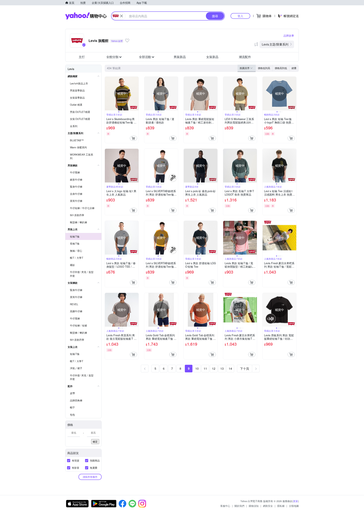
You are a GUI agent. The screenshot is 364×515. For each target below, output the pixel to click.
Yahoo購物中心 (86, 15)
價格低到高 (264, 68)
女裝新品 (212, 57)
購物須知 (254, 506)
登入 (240, 16)
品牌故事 (288, 35)
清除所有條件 (90, 477)
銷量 (294, 68)
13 (222, 368)
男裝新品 (180, 57)
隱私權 (281, 506)
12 (213, 368)
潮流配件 (245, 57)
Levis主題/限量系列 (275, 44)
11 (205, 368)
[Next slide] (136, 93)
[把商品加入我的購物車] (133, 138)
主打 (82, 57)
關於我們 (239, 506)
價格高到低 (281, 68)
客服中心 (225, 506)
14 (230, 368)
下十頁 (244, 368)
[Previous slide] (107, 93)
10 (197, 368)
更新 (295, 501)
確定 (95, 441)
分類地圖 (294, 506)
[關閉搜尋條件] (121, 16)
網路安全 (268, 506)
